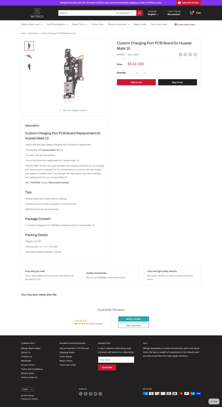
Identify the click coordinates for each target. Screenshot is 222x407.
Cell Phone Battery (56, 24)
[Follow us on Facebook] (81, 394)
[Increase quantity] (144, 72)
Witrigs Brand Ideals (30, 348)
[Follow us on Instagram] (90, 394)
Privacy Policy (28, 365)
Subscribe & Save (190, 2)
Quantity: (121, 72)
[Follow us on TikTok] (100, 394)
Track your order (159, 24)
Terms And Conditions (32, 369)
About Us (25, 352)
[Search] (139, 13)
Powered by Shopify (29, 399)
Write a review (133, 319)
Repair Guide (140, 24)
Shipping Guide (67, 352)
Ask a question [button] (133, 325)
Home (23, 33)
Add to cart (136, 82)
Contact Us (26, 356)
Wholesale (26, 360)
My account (174, 14)
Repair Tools (78, 24)
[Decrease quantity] (130, 72)
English (25, 389)
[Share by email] (195, 54)
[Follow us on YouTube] (95, 394)
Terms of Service (29, 377)
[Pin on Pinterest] (185, 54)
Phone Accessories (117, 24)
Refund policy (27, 373)
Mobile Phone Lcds (30, 24)
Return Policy (66, 360)
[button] (186, 24)
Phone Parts (98, 24)
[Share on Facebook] (180, 54)
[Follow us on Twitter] (85, 394)
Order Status (66, 356)
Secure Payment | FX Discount (74, 348)
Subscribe (107, 367)
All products (34, 33)
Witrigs (120, 54)
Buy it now (177, 82)
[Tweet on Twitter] (190, 54)
